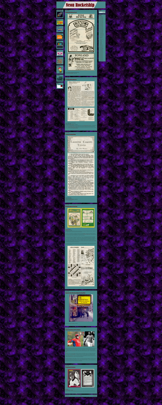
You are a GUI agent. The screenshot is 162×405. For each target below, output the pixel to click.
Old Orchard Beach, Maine (71, 126)
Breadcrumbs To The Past (71, 206)
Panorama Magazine (70, 73)
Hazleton (84, 233)
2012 (101, 32)
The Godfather (72, 323)
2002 (101, 57)
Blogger (82, 403)
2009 (101, 49)
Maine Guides (77, 126)
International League (73, 127)
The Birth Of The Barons (71, 79)
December (101, 33)
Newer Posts (67, 395)
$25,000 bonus (70, 356)
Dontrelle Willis (73, 348)
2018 (101, 25)
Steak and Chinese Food (71, 12)
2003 (101, 56)
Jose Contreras (73, 350)
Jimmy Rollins (73, 354)
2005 (101, 54)
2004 (101, 55)
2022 (101, 21)
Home (81, 395)
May (100, 42)
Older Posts (95, 395)
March (101, 44)
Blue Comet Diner (67, 234)
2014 (101, 30)
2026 (101, 16)
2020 (101, 23)
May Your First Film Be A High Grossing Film (75, 293)
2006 (101, 53)
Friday (66, 351)
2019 (101, 24)
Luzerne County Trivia (70, 134)
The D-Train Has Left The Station (73, 329)
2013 (101, 31)
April (100, 43)
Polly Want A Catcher (70, 367)
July (100, 40)
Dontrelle (66, 353)
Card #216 (71, 390)
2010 (101, 48)
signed (69, 348)
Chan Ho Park (67, 350)
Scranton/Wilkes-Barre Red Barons (87, 125)
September (101, 37)
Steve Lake (66, 389)
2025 (101, 17)
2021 (101, 22)
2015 (101, 29)
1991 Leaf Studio (67, 390)
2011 (101, 47)
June (100, 41)
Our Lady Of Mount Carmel (87, 234)
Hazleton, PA (67, 230)
